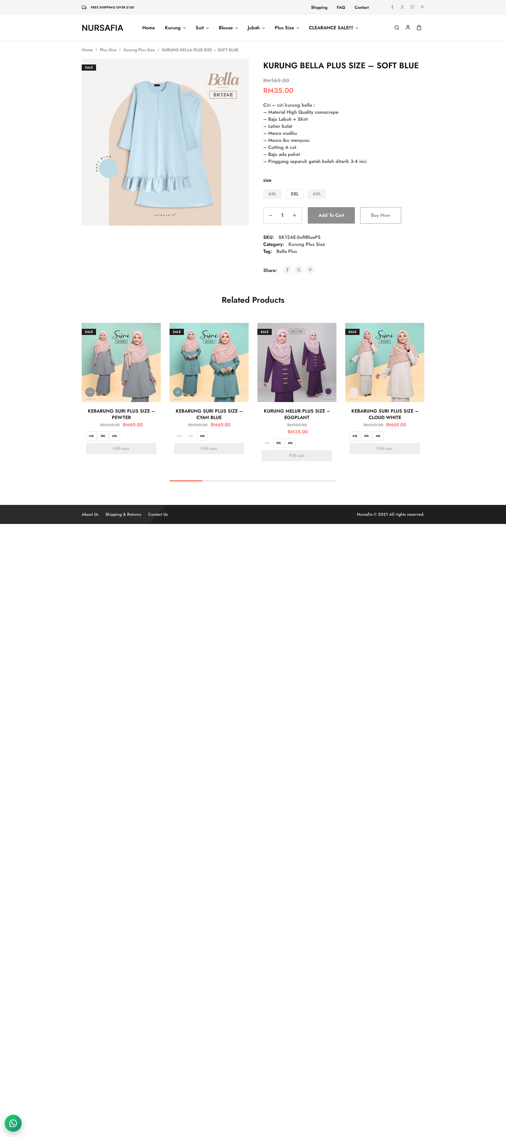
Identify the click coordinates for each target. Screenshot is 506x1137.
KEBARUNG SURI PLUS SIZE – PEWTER (121, 414)
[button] (272, 194)
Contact (362, 7)
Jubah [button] (254, 28)
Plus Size (108, 50)
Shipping (319, 7)
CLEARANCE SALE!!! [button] (331, 28)
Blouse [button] (226, 28)
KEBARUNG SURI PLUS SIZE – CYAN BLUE (209, 414)
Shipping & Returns (123, 514)
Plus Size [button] (284, 28)
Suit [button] (200, 28)
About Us (90, 514)
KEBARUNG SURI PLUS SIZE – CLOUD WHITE (384, 414)
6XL (114, 436)
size (267, 180)
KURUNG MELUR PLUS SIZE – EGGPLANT (297, 414)
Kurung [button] (173, 28)
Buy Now (380, 215)
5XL (102, 436)
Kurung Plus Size (139, 50)
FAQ (341, 7)
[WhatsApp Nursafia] (13, 1123)
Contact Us (158, 514)
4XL (91, 436)
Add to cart (331, 215)
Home (148, 28)
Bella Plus (286, 251)
